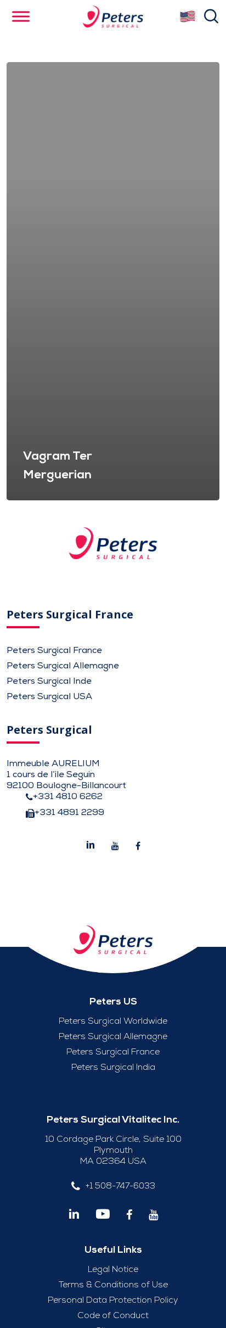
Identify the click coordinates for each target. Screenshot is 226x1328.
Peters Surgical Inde (49, 681)
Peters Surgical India (113, 1067)
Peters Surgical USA (49, 696)
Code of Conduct (113, 1315)
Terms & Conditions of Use (113, 1284)
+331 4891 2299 (69, 812)
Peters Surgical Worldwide (113, 1020)
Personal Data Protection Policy (113, 1299)
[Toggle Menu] (21, 16)
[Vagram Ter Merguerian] (113, 281)
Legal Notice (113, 1269)
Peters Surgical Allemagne (63, 665)
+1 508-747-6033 (120, 1186)
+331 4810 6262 (68, 796)
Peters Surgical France (54, 650)
